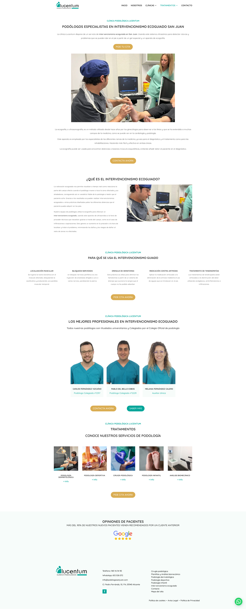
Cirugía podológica (159, 571)
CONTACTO (186, 5)
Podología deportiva (160, 580)
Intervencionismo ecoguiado (164, 586)
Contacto (155, 588)
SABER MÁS (135, 408)
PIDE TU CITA (123, 46)
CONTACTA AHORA (123, 160)
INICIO (124, 5)
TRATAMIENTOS (167, 5)
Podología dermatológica (162, 577)
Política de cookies (157, 600)
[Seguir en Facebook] (104, 591)
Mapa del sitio (157, 591)
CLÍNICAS (149, 5)
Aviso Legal (173, 600)
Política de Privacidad (190, 600)
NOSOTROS (136, 5)
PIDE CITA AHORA (123, 297)
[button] (238, 601)
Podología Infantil (159, 583)
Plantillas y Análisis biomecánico (165, 574)
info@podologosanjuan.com (115, 580)
